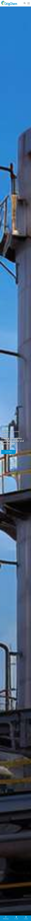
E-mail (16, 918)
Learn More (8, 452)
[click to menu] (28, 3)
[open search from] (24, 3)
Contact (26, 918)
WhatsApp (6, 918)
